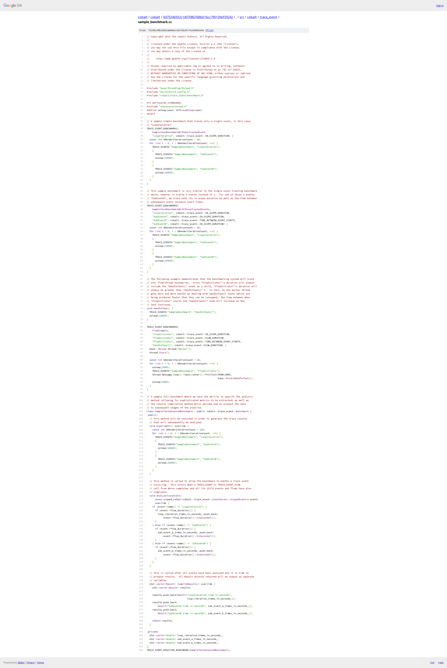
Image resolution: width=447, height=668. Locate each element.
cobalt (143, 17)
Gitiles (21, 662)
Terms (40, 662)
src (242, 17)
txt (432, 662)
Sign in (440, 5)
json (441, 662)
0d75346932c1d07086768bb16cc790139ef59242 (198, 17)
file (209, 30)
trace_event (268, 17)
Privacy (31, 662)
